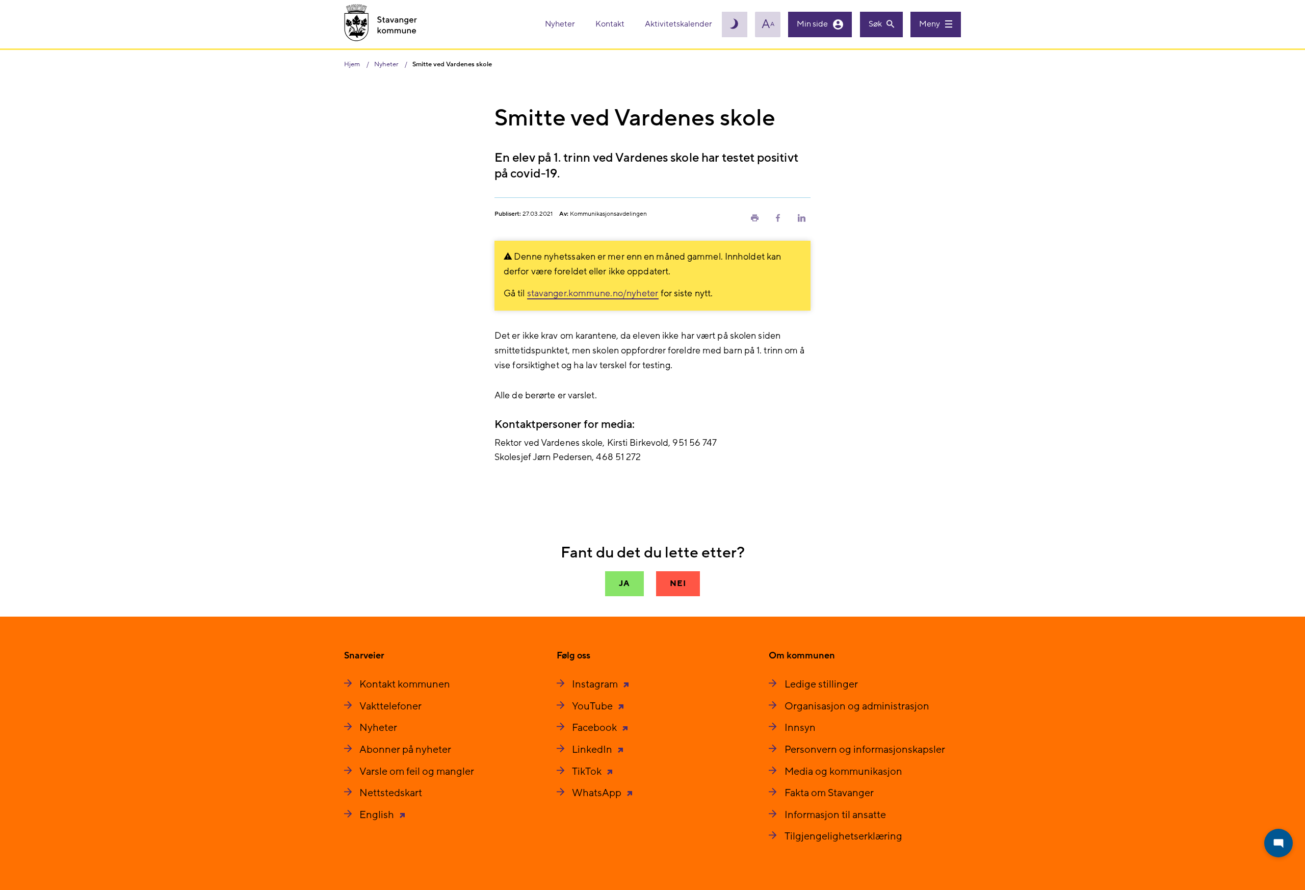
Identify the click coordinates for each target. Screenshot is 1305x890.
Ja (624, 583)
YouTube (593, 706)
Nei (678, 583)
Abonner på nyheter (405, 749)
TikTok (588, 771)
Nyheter (561, 24)
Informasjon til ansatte (835, 815)
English (377, 815)
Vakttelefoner (390, 706)
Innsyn (800, 727)
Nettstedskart (390, 793)
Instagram (596, 684)
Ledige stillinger (821, 684)
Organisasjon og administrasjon (857, 706)
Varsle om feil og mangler (416, 771)
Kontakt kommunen (404, 684)
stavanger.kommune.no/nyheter (593, 293)
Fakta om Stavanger (829, 793)
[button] (754, 217)
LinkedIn (593, 749)
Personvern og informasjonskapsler (865, 749)
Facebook (595, 727)
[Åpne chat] (1278, 843)
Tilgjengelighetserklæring (843, 836)
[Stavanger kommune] (380, 24)
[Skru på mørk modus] (734, 24)
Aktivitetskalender (678, 24)
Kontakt (610, 24)
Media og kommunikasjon (843, 771)
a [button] (768, 24)
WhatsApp (597, 793)
